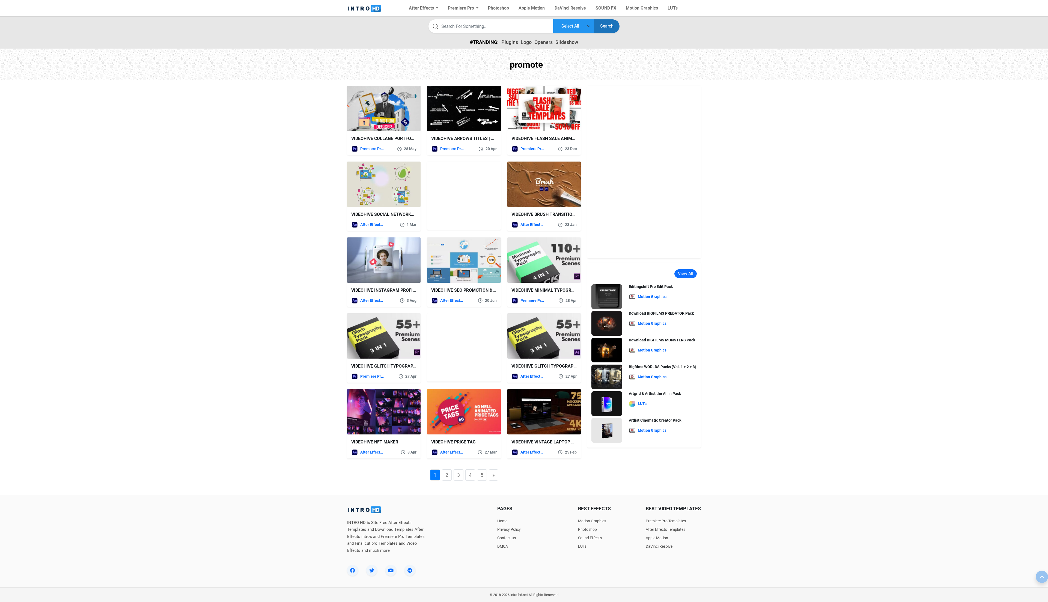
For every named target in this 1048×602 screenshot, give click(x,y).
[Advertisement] (461, 196)
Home (502, 521)
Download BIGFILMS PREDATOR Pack (661, 313)
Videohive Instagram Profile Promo (392, 290)
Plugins (509, 42)
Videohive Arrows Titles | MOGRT (468, 138)
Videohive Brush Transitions (544, 214)
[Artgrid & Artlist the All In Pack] (606, 403)
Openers (543, 42)
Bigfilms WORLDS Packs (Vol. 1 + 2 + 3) (662, 367)
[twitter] (371, 570)
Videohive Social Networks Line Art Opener (401, 214)
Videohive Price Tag (453, 442)
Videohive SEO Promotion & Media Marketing (482, 290)
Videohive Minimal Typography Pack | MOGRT (562, 290)
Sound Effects (590, 538)
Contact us (506, 538)
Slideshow (566, 42)
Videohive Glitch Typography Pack (551, 366)
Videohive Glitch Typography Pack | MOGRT (400, 366)
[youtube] (390, 570)
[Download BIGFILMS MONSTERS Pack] (606, 350)
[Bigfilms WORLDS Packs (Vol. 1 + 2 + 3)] (606, 376)
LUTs (582, 546)
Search (607, 26)
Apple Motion (657, 538)
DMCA (502, 546)
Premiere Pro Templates (372, 149)
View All (685, 273)
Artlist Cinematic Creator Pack (655, 420)
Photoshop (587, 529)
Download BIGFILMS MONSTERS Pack (662, 340)
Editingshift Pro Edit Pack (651, 286)
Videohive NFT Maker (374, 442)
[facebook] (352, 570)
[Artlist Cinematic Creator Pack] (606, 430)
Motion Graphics (592, 521)
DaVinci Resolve (659, 546)
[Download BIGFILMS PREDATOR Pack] (606, 323)
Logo (526, 42)
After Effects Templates (372, 224)
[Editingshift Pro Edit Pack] (606, 296)
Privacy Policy (509, 529)
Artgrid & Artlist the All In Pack (655, 393)
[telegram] (409, 570)
